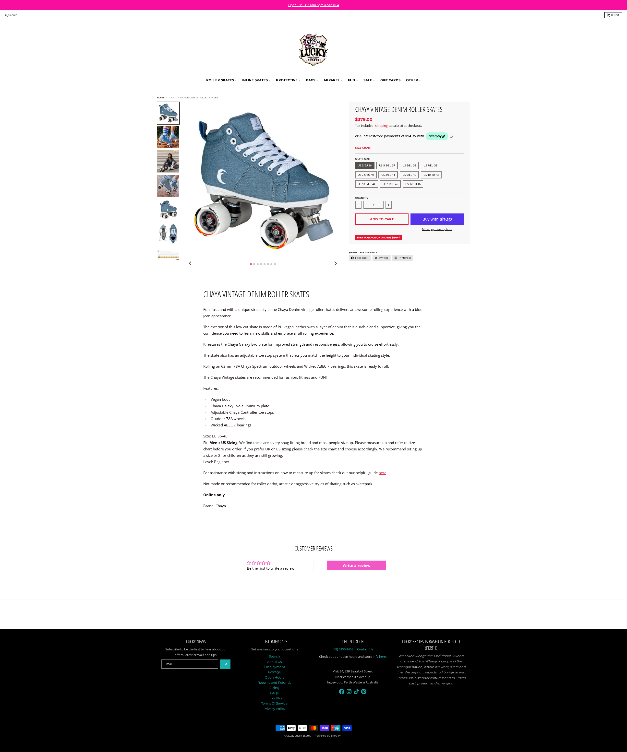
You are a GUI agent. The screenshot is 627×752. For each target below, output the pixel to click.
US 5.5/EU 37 (387, 165)
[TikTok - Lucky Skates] (356, 691)
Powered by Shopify (328, 735)
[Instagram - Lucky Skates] (349, 691)
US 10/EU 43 (431, 174)
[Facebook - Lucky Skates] (342, 691)
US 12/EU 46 (413, 184)
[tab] (251, 264)
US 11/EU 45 (390, 184)
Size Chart (363, 147)
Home (161, 97)
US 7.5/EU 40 (366, 174)
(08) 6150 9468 (343, 649)
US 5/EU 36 (365, 165)
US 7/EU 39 (430, 165)
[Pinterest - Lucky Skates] (364, 691)
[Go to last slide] (190, 263)
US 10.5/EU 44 (366, 184)
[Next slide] (335, 263)
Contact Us (365, 649)
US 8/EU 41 (388, 174)
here (382, 472)
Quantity (361, 198)
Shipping (381, 125)
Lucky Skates (303, 735)
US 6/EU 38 (409, 165)
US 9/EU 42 (409, 174)
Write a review (357, 565)
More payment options (437, 229)
